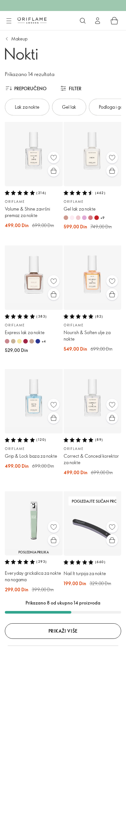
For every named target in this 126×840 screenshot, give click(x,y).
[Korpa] (114, 20)
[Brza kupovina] (53, 171)
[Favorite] (53, 157)
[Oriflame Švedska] (32, 20)
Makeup (19, 39)
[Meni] (9, 21)
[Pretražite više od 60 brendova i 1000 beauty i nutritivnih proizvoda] (83, 21)
